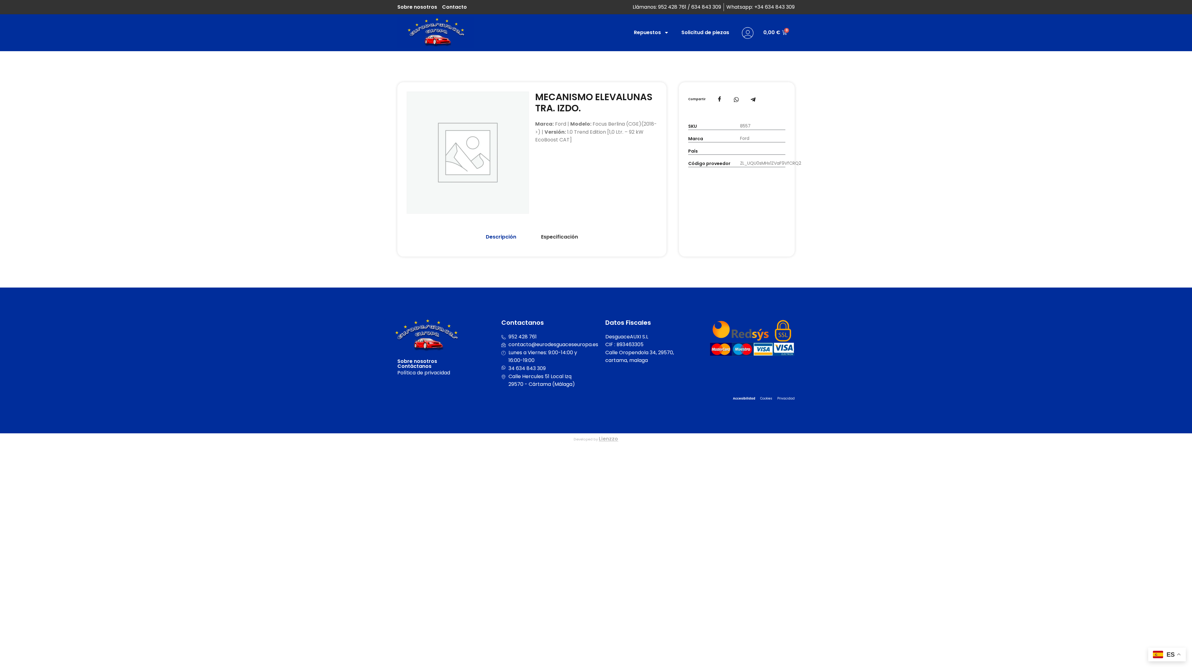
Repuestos (647, 32)
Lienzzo (608, 438)
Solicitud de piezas (705, 32)
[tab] (501, 237)
